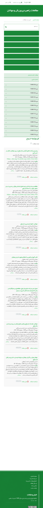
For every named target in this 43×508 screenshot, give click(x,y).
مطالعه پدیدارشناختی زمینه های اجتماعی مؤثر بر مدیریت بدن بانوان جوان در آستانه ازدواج (22, 187)
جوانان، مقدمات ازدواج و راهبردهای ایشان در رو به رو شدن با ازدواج (22, 324)
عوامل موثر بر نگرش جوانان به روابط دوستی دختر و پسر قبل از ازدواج (22, 358)
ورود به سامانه (17, 2)
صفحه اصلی (36, 19)
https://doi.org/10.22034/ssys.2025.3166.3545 (22, 159)
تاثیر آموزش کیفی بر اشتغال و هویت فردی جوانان (25, 257)
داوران (35, 62)
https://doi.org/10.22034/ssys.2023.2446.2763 (22, 194)
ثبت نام (8, 2)
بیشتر (12, 170)
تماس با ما (34, 68)
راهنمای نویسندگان (32, 50)
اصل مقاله (22, 177)
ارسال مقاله (34, 56)
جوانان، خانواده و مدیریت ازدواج (29, 224)
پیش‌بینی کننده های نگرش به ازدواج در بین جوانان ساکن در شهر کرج (22, 151)
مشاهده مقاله (34, 177)
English (26, 2)
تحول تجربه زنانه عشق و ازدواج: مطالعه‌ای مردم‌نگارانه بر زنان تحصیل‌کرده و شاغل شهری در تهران (23, 289)
